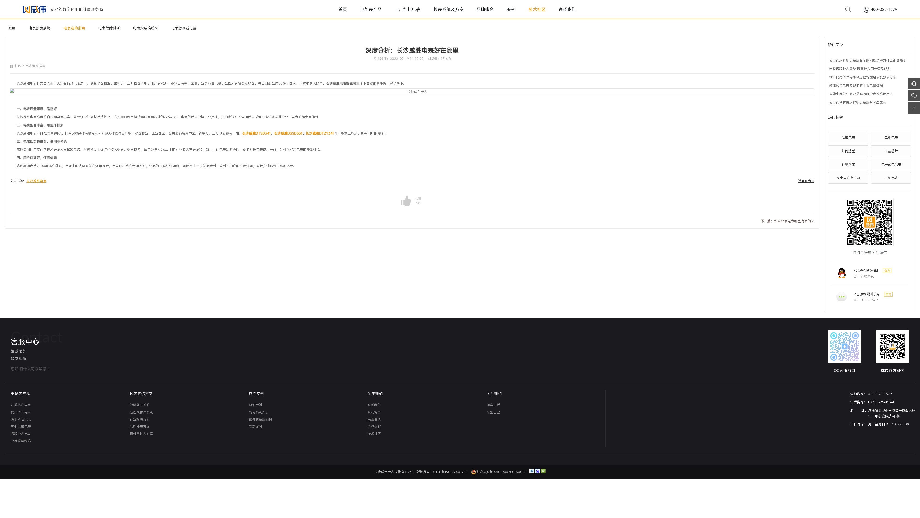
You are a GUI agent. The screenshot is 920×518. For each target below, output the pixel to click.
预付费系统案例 (260, 419)
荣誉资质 (374, 419)
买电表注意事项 (848, 178)
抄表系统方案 (141, 393)
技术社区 (506, 9)
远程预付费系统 (141, 412)
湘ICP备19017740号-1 (450, 472)
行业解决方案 (140, 419)
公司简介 (374, 412)
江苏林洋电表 (21, 405)
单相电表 (891, 137)
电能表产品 (403, 9)
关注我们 (494, 393)
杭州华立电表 (21, 412)
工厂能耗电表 (426, 9)
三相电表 (891, 178)
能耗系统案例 (259, 412)
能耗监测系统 (140, 405)
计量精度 (848, 164)
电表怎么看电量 (183, 28)
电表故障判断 (109, 28)
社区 (12, 28)
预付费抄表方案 (141, 433)
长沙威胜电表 (36, 181)
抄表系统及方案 (453, 9)
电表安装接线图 (145, 28)
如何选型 (848, 151)
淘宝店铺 (493, 405)
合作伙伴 (374, 426)
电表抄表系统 (39, 28)
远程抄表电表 (21, 433)
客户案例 (256, 393)
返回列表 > (806, 181)
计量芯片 (891, 151)
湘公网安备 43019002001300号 (501, 472)
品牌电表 (848, 137)
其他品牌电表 (21, 426)
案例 (491, 9)
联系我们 (524, 9)
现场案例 (255, 405)
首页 (386, 9)
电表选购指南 (74, 28)
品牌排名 (476, 9)
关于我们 (375, 393)
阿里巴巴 (493, 412)
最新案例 (255, 426)
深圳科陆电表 (21, 419)
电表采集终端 (21, 441)
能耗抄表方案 (140, 426)
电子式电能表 (891, 164)
